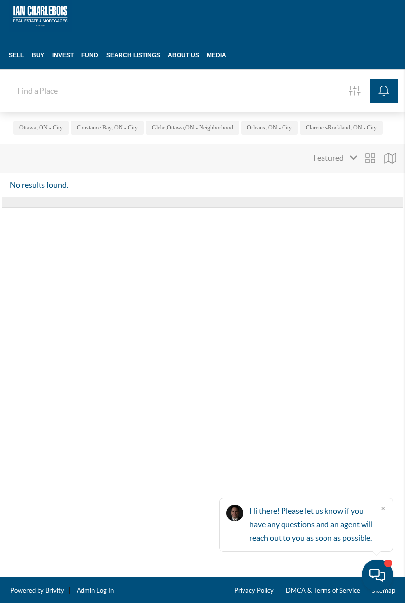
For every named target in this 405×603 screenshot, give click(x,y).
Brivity (54, 590)
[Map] (390, 158)
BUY (38, 55)
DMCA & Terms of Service (323, 590)
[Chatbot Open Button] (377, 575)
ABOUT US (183, 55)
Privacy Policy (254, 590)
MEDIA (216, 55)
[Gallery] (370, 158)
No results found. (39, 184)
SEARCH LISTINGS (133, 55)
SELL (16, 55)
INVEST (63, 55)
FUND (89, 55)
